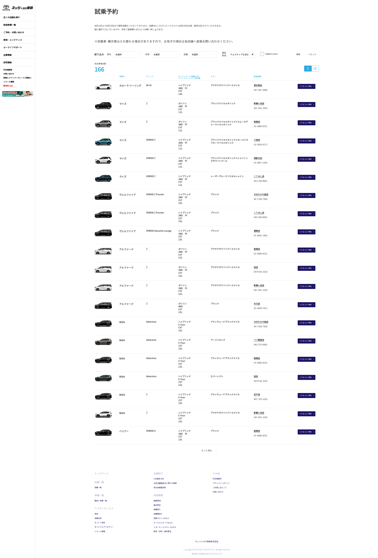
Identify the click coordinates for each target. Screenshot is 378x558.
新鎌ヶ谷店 (259, 103)
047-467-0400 (260, 89)
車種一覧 (99, 495)
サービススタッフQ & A (163, 522)
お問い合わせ (218, 491)
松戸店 (257, 394)
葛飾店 (257, 230)
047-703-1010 (260, 399)
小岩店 (257, 139)
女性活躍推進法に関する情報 (165, 483)
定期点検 (98, 518)
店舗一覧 (99, 482)
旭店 (256, 267)
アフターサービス (103, 508)
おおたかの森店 (261, 194)
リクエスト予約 (305, 86)
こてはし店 (259, 176)
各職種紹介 (158, 513)
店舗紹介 (157, 509)
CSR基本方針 (159, 478)
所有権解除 (217, 478)
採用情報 (158, 495)
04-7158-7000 (260, 199)
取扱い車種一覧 (100, 500)
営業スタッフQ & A (161, 518)
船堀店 (257, 121)
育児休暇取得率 (160, 487)
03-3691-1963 (260, 235)
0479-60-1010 (260, 271)
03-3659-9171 (260, 144)
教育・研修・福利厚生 (162, 531)
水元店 (257, 303)
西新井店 (258, 158)
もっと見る (207, 450)
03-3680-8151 (260, 126)
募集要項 (157, 500)
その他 (216, 473)
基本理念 (157, 505)
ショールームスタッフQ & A (165, 527)
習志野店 (258, 85)
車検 (96, 513)
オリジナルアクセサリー (104, 527)
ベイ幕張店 (259, 339)
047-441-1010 (260, 108)
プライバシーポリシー (221, 483)
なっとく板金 (99, 522)
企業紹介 (158, 473)
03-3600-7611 (260, 308)
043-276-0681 (260, 344)
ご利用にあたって (220, 487)
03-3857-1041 (260, 162)
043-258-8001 (260, 180)
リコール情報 (99, 531)
